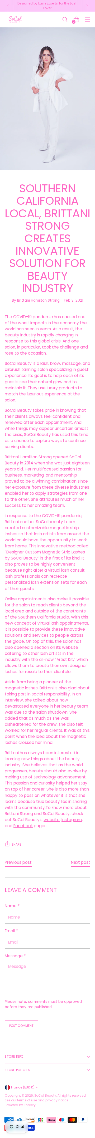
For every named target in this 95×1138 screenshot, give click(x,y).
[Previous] (8, 6)
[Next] (87, 6)
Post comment (21, 1025)
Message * (15, 956)
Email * (11, 931)
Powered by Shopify (20, 1105)
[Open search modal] (64, 19)
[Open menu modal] (87, 19)
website (52, 819)
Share (16, 844)
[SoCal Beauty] (15, 19)
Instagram (71, 819)
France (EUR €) (23, 1087)
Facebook (23, 825)
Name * (12, 906)
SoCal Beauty (45, 1095)
